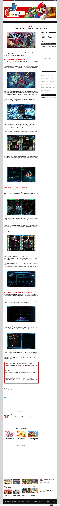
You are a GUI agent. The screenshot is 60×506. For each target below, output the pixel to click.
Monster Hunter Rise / (44, 58)
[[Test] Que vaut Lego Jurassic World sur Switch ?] (26, 490)
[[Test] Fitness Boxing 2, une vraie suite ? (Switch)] (21, 434)
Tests (31, 26)
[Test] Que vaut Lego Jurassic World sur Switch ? (25, 495)
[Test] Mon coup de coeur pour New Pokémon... (33, 439)
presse (47, 87)
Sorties (26, 22)
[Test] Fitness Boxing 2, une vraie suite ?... (21, 439)
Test (45, 90)
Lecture (20, 22)
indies (51, 81)
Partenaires (37, 22)
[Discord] (55, 0)
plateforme (42, 87)
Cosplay (52, 78)
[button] (21, 40)
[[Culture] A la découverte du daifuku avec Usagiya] (8, 492)
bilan (49, 75)
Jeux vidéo (14, 22)
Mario (53, 84)
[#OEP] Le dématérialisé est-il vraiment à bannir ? (33, 486)
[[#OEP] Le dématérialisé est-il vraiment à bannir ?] (34, 481)
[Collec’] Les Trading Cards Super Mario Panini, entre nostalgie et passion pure (7, 487)
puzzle (53, 87)
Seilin (11, 414)
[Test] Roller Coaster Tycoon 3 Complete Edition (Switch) (25, 486)
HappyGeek (41, 490)
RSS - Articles (43, 41)
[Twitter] (48, 0)
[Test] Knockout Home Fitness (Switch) (10, 439)
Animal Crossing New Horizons (51, 46)
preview (50, 87)
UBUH (53, 90)
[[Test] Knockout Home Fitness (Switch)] (10, 434)
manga (50, 84)
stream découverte (21, 365)
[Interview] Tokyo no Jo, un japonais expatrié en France (16, 496)
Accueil (5, 22)
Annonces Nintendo (44, 75)
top (50, 90)
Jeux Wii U (47, 84)
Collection (42, 78)
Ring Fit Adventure (43, 46)
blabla (52, 75)
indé (53, 81)
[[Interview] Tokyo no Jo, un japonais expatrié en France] (16, 492)
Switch (29, 26)
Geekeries (32, 22)
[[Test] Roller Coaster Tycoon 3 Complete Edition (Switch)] (26, 481)
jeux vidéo (42, 84)
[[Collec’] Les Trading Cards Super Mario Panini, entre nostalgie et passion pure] (8, 481)
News (9, 22)
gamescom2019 (43, 81)
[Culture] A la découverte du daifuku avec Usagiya (8, 496)
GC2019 (47, 81)
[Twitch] (54, 0)
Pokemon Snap (49, 58)
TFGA (48, 90)
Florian (41, 479)
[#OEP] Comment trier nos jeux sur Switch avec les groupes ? (16, 486)
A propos (43, 22)
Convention (47, 78)
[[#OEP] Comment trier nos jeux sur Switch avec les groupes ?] (16, 481)
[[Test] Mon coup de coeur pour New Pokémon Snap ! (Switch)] (33, 434)
